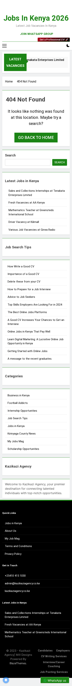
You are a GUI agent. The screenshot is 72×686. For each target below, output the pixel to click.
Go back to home (36, 137)
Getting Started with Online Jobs (27, 351)
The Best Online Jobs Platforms (27, 312)
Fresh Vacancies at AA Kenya (26, 202)
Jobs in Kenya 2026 (36, 18)
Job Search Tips (18, 418)
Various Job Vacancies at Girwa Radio (31, 229)
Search (10, 155)
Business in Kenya (19, 395)
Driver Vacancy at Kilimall (23, 222)
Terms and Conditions (18, 546)
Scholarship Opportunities (23, 449)
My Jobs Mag (16, 441)
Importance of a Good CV (23, 274)
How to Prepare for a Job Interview (29, 289)
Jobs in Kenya (16, 426)
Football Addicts (18, 403)
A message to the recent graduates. (30, 358)
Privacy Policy (13, 554)
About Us (10, 530)
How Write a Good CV (21, 266)
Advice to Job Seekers (21, 297)
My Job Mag (12, 538)
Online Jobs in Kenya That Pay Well (29, 331)
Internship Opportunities (22, 410)
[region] (36, 654)
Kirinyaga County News (22, 433)
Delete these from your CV (24, 281)
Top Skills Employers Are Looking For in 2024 (35, 304)
